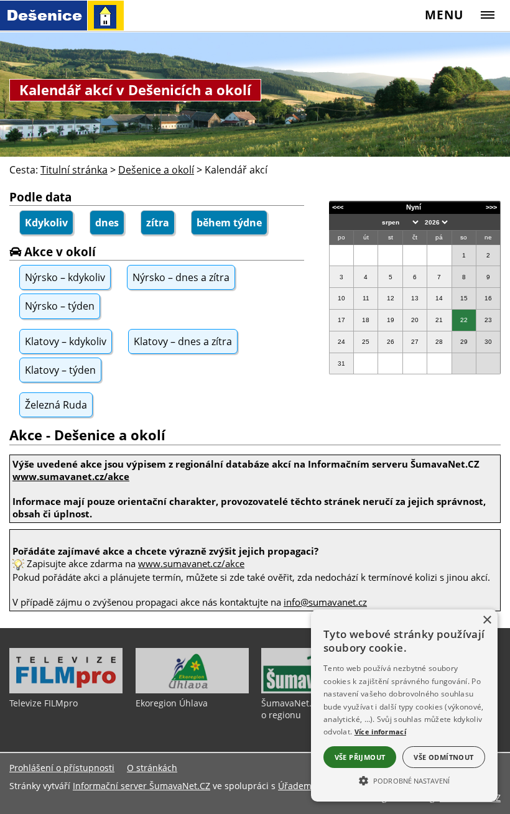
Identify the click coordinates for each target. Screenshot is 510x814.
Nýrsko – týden (60, 306)
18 (365, 320)
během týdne (229, 222)
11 (366, 298)
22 (464, 320)
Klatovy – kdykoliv (65, 341)
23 (488, 320)
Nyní (413, 207)
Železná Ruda (56, 405)
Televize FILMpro (43, 703)
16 (488, 298)
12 (390, 298)
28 (439, 341)
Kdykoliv (46, 222)
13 (415, 298)
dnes (107, 222)
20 (415, 320)
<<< (337, 207)
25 (365, 341)
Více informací (380, 731)
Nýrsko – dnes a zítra (181, 277)
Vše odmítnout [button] (443, 757)
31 (341, 363)
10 (341, 298)
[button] (404, 779)
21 (439, 320)
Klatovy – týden (60, 370)
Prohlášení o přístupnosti (61, 768)
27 (415, 341)
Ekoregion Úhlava (172, 703)
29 (464, 341)
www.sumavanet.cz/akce (191, 563)
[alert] (404, 705)
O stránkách (152, 768)
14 (439, 298)
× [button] (486, 620)
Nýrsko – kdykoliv (65, 277)
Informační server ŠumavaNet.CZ (141, 786)
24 (341, 341)
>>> (491, 207)
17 (341, 320)
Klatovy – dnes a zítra (183, 341)
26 (390, 341)
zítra (157, 222)
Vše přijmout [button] (360, 757)
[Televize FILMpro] (66, 690)
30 (488, 341)
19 (390, 320)
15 (464, 298)
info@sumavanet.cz (325, 602)
